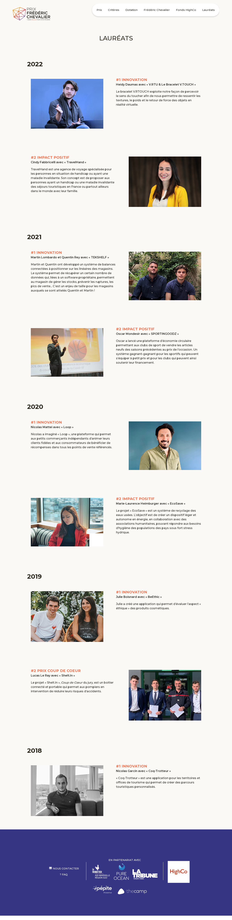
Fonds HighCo (186, 10)
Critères (113, 10)
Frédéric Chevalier (157, 10)
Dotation (131, 10)
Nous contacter (65, 868)
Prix (99, 10)
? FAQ (64, 874)
